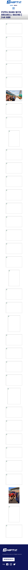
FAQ (4, 564)
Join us (15, 5)
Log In (11, 5)
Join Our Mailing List (9, 559)
